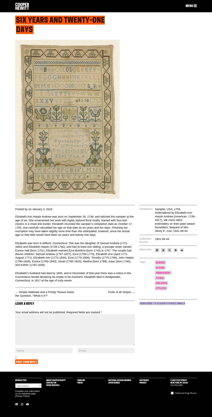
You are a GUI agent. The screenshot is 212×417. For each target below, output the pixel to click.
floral (160, 278)
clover (160, 268)
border (160, 263)
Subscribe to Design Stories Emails (162, 303)
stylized (161, 288)
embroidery (163, 273)
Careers (81, 380)
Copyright (144, 380)
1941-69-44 (162, 239)
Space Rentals (52, 385)
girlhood (161, 283)
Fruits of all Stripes (121, 292)
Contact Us (51, 383)
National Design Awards (119, 380)
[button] (191, 6)
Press (80, 383)
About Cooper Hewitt (56, 380)
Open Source (114, 383)
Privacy (143, 383)
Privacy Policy (22, 396)
